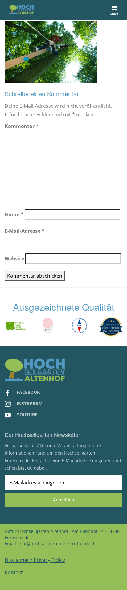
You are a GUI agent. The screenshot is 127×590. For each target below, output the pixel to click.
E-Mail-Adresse (24, 230)
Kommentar (22, 126)
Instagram (29, 403)
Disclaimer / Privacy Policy (35, 560)
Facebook (27, 392)
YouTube (26, 415)
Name (14, 214)
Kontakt (14, 572)
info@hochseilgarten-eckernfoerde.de (57, 543)
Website (14, 258)
